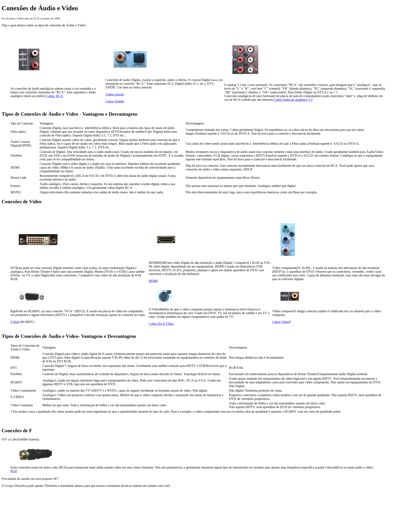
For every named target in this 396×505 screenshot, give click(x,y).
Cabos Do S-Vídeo (161, 323)
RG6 (14, 471)
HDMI (153, 281)
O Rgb (15, 322)
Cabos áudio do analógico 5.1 (293, 99)
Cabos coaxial (114, 94)
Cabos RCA (54, 96)
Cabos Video (280, 322)
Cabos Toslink (114, 101)
